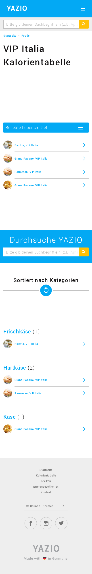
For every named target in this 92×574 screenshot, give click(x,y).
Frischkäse (17, 331)
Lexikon (46, 481)
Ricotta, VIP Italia (26, 145)
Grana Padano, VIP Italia (31, 158)
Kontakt (46, 492)
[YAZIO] (15, 8)
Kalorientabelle (46, 475)
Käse (9, 416)
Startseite (46, 470)
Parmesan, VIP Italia (28, 172)
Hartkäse (14, 367)
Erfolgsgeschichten (46, 486)
